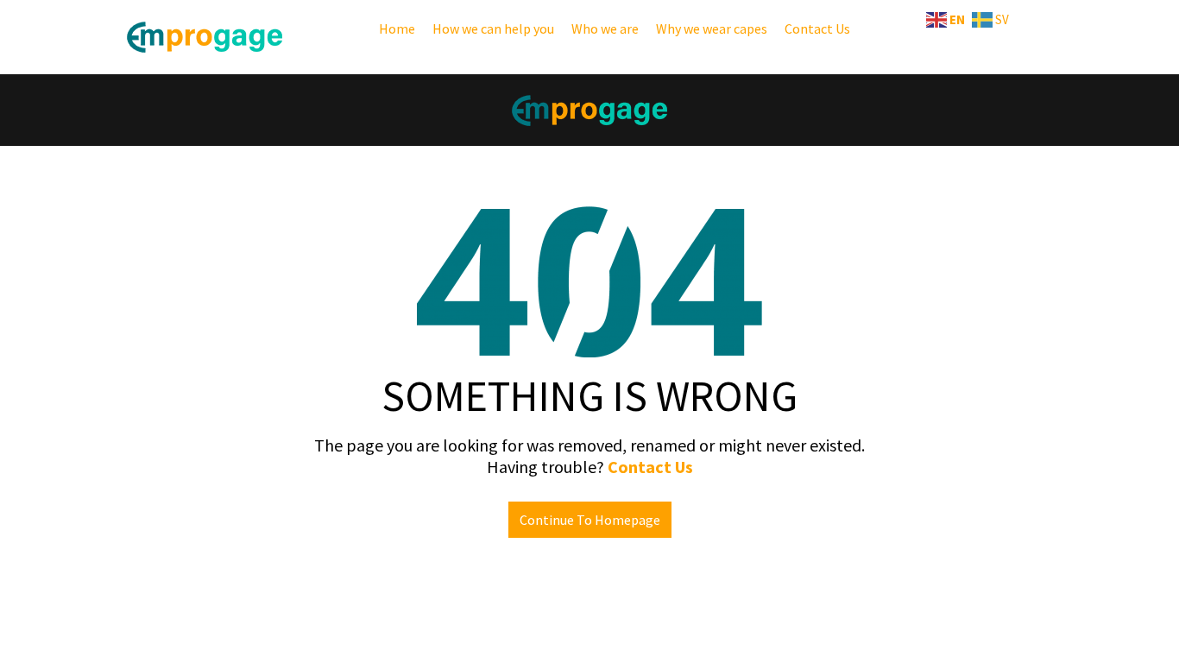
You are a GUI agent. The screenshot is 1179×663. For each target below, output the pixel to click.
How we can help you (493, 28)
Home (397, 28)
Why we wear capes (711, 28)
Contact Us (817, 28)
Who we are (605, 28)
